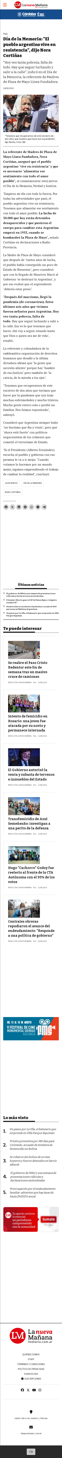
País (5, 34)
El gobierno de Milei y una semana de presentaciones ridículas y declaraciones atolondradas (30, 594)
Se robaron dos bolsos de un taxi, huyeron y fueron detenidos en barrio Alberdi (33, 1160)
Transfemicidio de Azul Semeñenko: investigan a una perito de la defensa (29, 823)
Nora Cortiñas (13, 492)
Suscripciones (32, 1379)
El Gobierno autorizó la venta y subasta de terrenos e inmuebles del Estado (31, 774)
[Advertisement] (31, 545)
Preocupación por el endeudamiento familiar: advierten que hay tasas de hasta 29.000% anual (32, 1192)
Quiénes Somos (31, 1354)
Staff (31, 1359)
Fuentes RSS (31, 1374)
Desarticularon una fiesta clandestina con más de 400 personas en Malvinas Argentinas (31, 607)
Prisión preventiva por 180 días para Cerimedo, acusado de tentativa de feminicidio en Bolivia (32, 1145)
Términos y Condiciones (31, 1364)
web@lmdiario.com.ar (31, 1433)
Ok (31, 1452)
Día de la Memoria (33, 483)
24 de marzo (11, 483)
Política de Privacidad (31, 1369)
